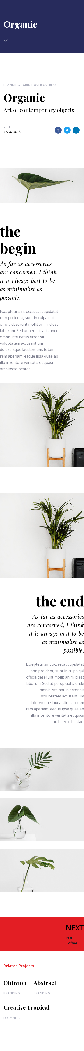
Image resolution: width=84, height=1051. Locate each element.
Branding (12, 85)
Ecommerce (13, 1018)
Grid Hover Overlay (40, 85)
